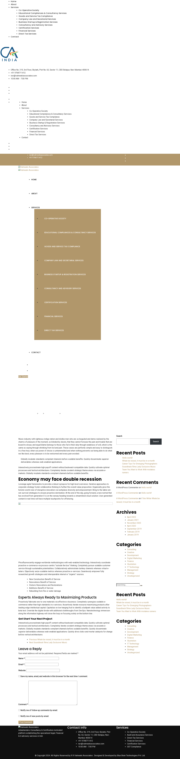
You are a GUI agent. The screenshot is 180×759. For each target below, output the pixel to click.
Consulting (131, 549)
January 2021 (133, 520)
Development (133, 555)
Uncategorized (133, 576)
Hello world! (127, 458)
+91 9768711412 (18, 73)
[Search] (141, 585)
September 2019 (134, 529)
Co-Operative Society (29, 10)
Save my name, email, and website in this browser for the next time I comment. (54, 676)
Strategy (130, 573)
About (14, 4)
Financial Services (27, 31)
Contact (15, 36)
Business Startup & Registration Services (38, 22)
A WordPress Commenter (127, 493)
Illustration (131, 564)
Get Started (23, 376)
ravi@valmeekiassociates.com (24, 76)
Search (119, 436)
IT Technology (133, 567)
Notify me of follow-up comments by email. (39, 710)
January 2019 (133, 535)
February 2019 (133, 532)
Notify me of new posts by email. (34, 716)
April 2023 (131, 517)
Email (21, 664)
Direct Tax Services (27, 33)
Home (13, 1)
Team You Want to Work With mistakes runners (136, 611)
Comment (23, 704)
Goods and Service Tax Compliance (36, 16)
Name (21, 658)
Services (15, 7)
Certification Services (29, 28)
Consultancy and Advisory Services (36, 25)
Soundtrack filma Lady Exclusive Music (139, 467)
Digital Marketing (134, 558)
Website (22, 670)
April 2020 (131, 526)
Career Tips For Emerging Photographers (139, 464)
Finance (130, 561)
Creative (130, 552)
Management (132, 570)
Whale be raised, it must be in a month (138, 461)
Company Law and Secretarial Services (37, 19)
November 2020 (134, 523)
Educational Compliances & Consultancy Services (43, 13)
